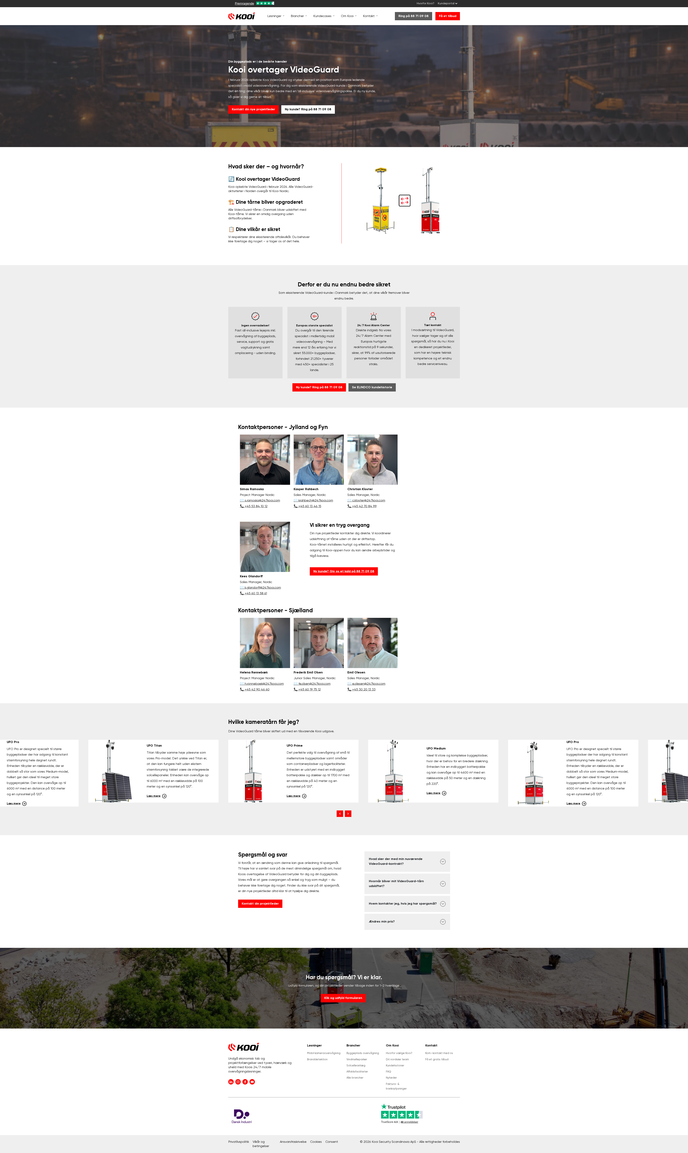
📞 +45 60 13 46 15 (307, 506)
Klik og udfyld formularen (343, 998)
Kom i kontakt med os (439, 1053)
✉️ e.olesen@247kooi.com (366, 683)
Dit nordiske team (397, 1059)
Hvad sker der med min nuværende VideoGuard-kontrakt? (395, 861)
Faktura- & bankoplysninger (396, 1086)
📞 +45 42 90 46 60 (254, 689)
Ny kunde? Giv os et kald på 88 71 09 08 (343, 571)
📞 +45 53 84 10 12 (253, 506)
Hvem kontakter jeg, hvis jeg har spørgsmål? (403, 903)
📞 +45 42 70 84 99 (362, 506)
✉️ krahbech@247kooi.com (313, 500)
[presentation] (340, 813)
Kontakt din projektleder (260, 903)
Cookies (316, 1141)
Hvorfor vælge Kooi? (399, 1053)
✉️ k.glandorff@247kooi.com (260, 587)
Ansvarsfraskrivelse (293, 1141)
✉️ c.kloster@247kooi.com (366, 500)
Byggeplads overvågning (363, 1053)
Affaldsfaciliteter (357, 1071)
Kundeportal (446, 3)
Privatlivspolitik (238, 1141)
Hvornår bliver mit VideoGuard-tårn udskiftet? (396, 884)
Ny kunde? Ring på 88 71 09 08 (308, 109)
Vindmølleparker (357, 1059)
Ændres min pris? (382, 921)
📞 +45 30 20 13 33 (361, 689)
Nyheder (391, 1077)
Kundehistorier (395, 1065)
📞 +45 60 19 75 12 (307, 689)
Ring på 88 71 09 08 (413, 16)
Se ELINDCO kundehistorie (372, 387)
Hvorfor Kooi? (425, 3)
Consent (331, 1141)
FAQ (388, 1071)
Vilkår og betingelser (261, 1144)
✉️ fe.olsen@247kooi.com (312, 683)
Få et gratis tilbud (436, 1059)
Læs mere (14, 803)
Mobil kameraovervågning (323, 1053)
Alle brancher (355, 1077)
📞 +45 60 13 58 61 (253, 593)
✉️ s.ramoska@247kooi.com (260, 500)
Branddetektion (317, 1059)
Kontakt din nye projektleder (253, 109)
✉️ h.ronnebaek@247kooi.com (262, 683)
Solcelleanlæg (356, 1065)
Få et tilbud (447, 16)
